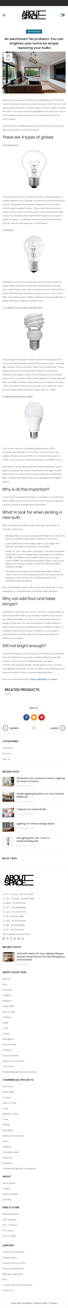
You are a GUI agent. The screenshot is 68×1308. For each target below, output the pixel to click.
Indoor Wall (8, 1006)
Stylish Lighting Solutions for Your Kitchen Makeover (40, 795)
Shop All (7, 978)
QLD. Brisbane (10, 1219)
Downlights (8, 1039)
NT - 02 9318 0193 (14, 929)
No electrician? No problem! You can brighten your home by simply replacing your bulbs (34, 43)
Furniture (7, 1050)
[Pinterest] (41, 717)
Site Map (7, 1199)
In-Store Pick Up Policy (14, 1263)
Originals (7, 995)
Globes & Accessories (13, 1060)
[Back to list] (34, 728)
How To (34, 707)
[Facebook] (26, 717)
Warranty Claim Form (13, 1274)
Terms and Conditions (13, 1252)
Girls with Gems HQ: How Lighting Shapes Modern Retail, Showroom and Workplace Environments (41, 956)
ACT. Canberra (10, 1225)
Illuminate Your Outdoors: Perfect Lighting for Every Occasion (41, 780)
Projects (6, 753)
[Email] (34, 717)
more (54, 679)
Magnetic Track (10, 1113)
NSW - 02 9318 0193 (15, 903)
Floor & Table (9, 1011)
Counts (31, 786)
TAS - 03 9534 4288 (15, 920)
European (7, 989)
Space (6, 1141)
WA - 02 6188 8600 (15, 925)
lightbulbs (42, 679)
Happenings (34, 31)
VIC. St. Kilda (9, 1235)
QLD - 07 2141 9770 (15, 911)
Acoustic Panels (11, 1055)
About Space (9, 1183)
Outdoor (7, 1017)
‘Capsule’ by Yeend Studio (31, 809)
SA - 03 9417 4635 (14, 916)
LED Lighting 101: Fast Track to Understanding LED (33, 839)
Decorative (8, 1086)
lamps (33, 679)
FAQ (5, 1279)
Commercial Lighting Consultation (19, 1168)
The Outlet (8, 1066)
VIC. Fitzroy (8, 1230)
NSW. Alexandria (11, 1214)
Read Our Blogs (10, 1194)
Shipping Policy (10, 1257)
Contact (53, 1303)
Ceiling (6, 1033)
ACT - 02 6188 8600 (15, 907)
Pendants (7, 1000)
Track (5, 1028)
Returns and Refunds (13, 1268)
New (5, 984)
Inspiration (7, 747)
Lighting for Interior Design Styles (35, 823)
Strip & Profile (9, 1044)
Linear (6, 1022)
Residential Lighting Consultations (20, 1071)
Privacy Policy (41, 1303)
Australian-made (11, 1152)
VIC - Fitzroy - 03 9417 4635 (19, 894)
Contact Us (8, 1290)
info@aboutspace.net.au (18, 934)
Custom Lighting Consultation (17, 1284)
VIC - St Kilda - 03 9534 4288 (19, 898)
